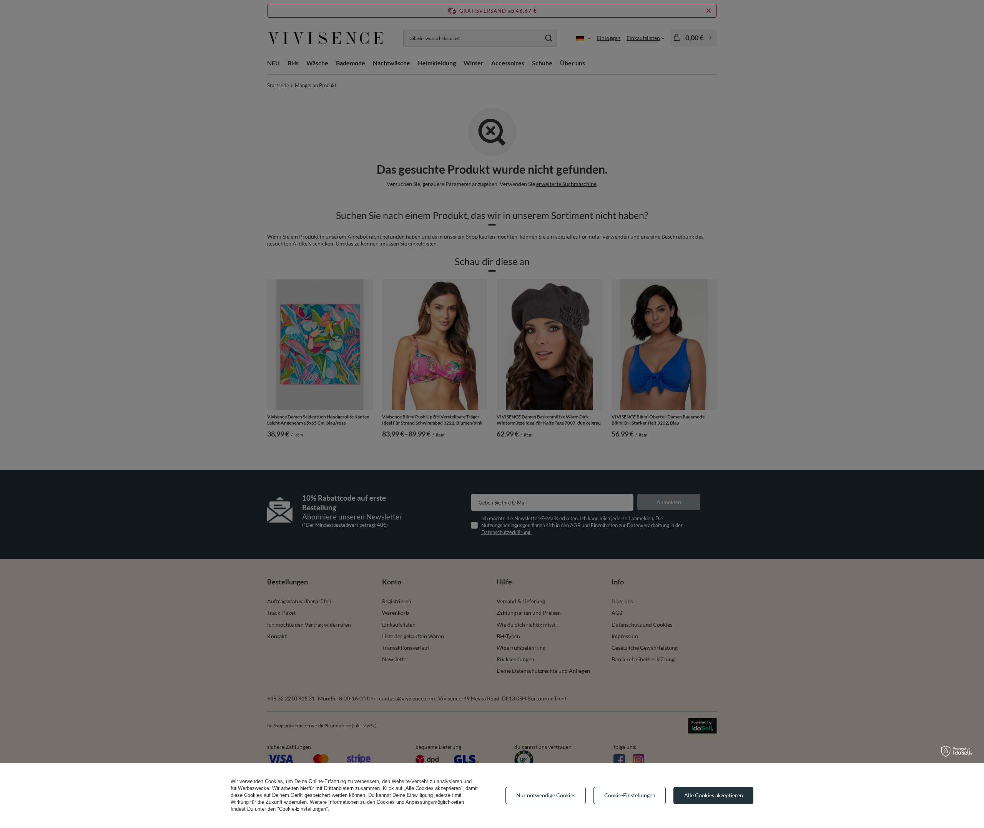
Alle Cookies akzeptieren (713, 795)
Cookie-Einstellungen (629, 795)
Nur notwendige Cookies (545, 795)
